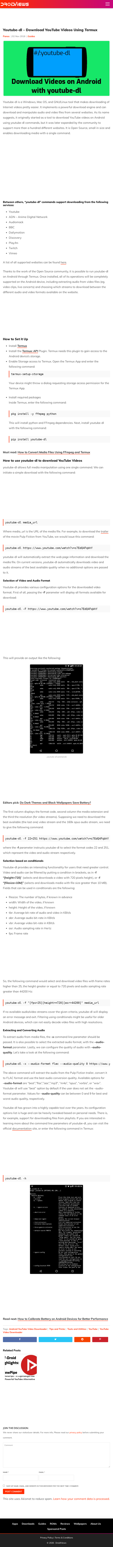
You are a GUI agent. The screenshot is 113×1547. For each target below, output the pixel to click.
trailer (104, 531)
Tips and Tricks (57, 1329)
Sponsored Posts (56, 1528)
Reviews (65, 1523)
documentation (22, 1128)
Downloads (28, 1523)
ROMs (53, 1523)
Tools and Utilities (76, 1329)
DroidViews (14, 4)
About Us (95, 1523)
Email (42, 1472)
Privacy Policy (46, 1537)
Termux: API (30, 351)
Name (6, 1472)
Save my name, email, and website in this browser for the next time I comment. (42, 1486)
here (63, 262)
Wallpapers (80, 1523)
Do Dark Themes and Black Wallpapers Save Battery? (55, 802)
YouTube (93, 1329)
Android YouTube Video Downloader (28, 1329)
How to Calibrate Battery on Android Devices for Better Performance (63, 1319)
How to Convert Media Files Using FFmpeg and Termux (54, 452)
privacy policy (75, 1432)
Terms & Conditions (64, 1537)
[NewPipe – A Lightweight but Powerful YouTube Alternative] (21, 1364)
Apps (15, 1523)
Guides (31, 36)
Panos (6, 36)
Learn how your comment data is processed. (81, 1499)
